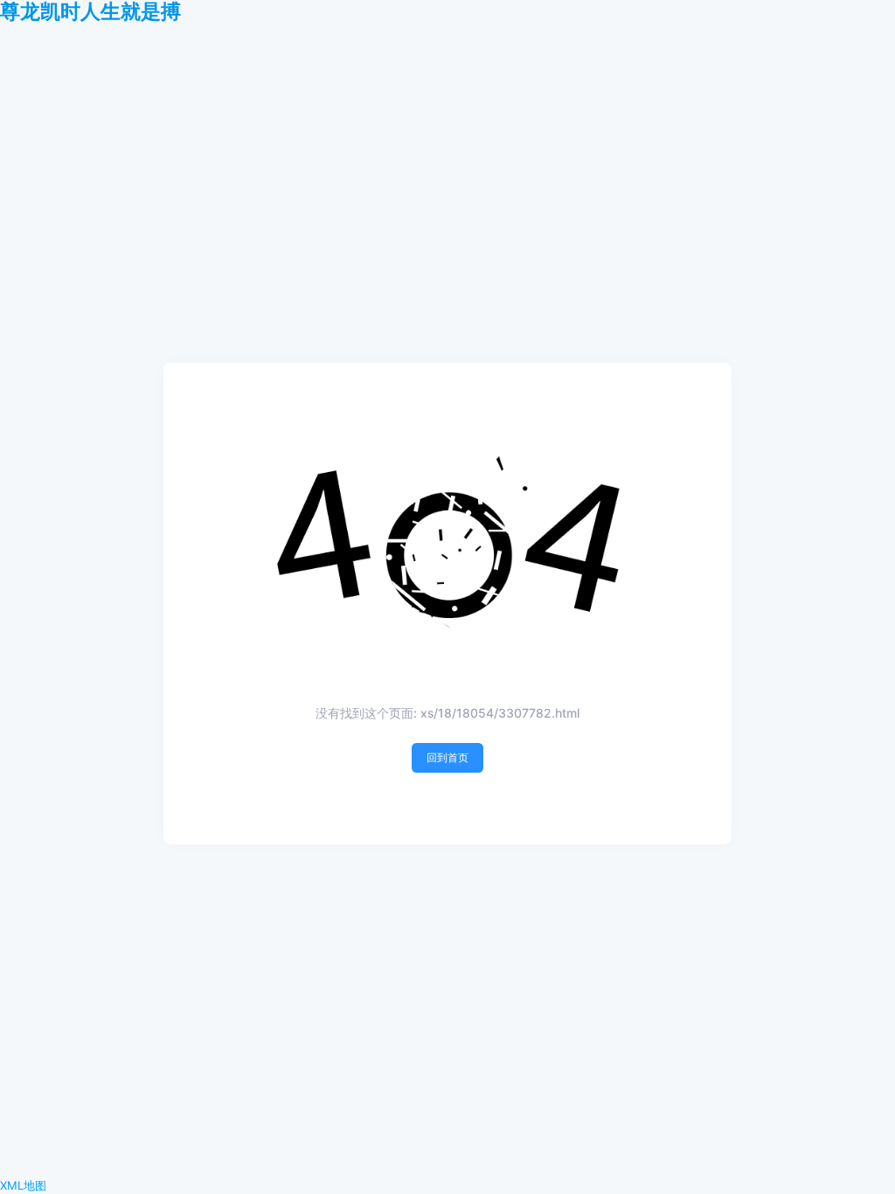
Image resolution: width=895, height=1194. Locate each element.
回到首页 (447, 757)
